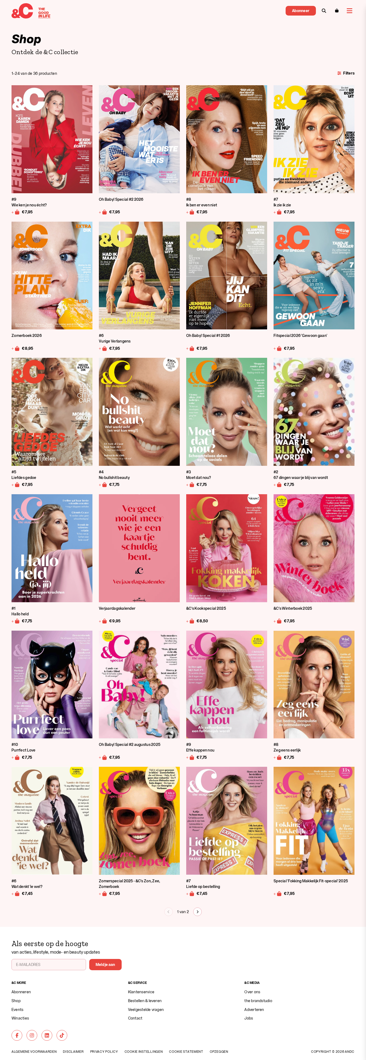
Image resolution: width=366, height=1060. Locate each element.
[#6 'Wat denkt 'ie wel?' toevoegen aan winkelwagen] (16, 893)
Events (17, 1009)
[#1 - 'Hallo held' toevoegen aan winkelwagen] (16, 621)
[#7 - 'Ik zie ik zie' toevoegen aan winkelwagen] (278, 212)
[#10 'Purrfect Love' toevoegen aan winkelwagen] (16, 757)
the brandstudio (258, 1000)
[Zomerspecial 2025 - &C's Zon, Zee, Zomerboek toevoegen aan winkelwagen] (103, 893)
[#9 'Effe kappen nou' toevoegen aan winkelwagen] (190, 757)
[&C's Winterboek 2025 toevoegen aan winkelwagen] (278, 621)
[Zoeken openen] (324, 11)
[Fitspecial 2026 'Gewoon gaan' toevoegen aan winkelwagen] (278, 348)
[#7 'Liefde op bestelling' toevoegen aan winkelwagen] (190, 893)
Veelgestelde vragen (146, 1009)
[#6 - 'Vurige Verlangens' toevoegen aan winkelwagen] (103, 348)
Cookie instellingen (144, 1051)
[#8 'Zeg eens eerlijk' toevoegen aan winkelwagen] (278, 757)
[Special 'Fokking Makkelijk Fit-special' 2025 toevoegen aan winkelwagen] (278, 893)
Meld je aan (105, 964)
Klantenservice (141, 991)
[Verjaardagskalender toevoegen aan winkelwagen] (103, 621)
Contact (135, 1018)
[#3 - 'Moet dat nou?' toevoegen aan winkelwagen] (190, 484)
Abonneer (300, 10)
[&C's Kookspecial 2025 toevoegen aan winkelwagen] (190, 621)
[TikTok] (62, 1035)
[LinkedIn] (47, 1035)
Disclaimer (73, 1051)
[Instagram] (32, 1035)
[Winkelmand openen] (337, 11)
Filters (348, 73)
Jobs (248, 1018)
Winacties (20, 1018)
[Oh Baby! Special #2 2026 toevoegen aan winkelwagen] (103, 212)
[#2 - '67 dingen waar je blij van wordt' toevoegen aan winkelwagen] (278, 484)
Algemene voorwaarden (34, 1051)
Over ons (252, 991)
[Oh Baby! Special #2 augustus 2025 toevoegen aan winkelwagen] (103, 757)
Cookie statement (186, 1051)
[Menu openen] (349, 11)
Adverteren (254, 1009)
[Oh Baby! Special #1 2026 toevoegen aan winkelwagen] (190, 348)
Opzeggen (219, 1051)
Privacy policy (104, 1051)
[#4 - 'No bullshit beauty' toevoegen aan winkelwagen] (103, 484)
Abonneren (21, 991)
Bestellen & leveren (145, 1000)
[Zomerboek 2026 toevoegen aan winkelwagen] (16, 348)
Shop (16, 1000)
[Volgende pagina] (197, 911)
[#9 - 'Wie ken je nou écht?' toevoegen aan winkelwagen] (16, 212)
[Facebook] (17, 1035)
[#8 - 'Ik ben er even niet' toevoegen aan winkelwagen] (190, 212)
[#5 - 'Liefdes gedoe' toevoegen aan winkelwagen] (16, 484)
